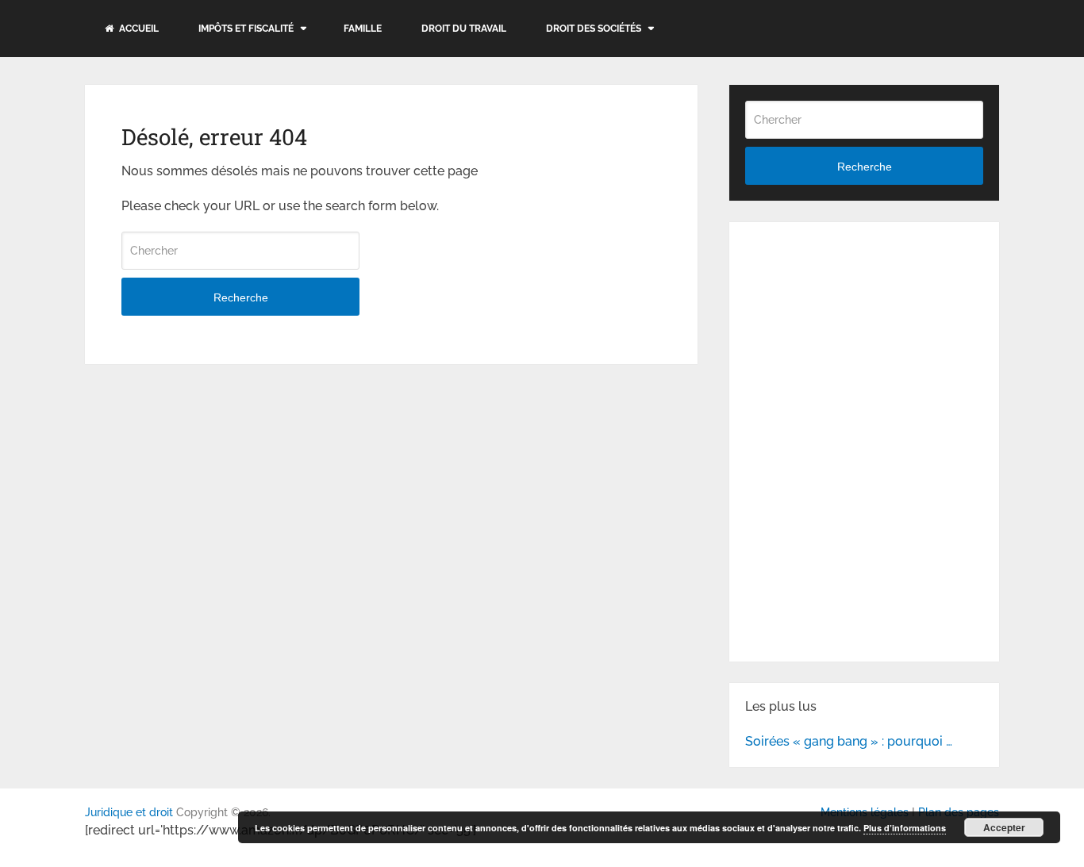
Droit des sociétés (593, 28)
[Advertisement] (864, 337)
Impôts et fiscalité (246, 28)
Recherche (240, 297)
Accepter (1004, 827)
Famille (363, 28)
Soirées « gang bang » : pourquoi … (848, 741)
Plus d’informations (904, 828)
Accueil (138, 28)
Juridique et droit (129, 812)
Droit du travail (463, 28)
